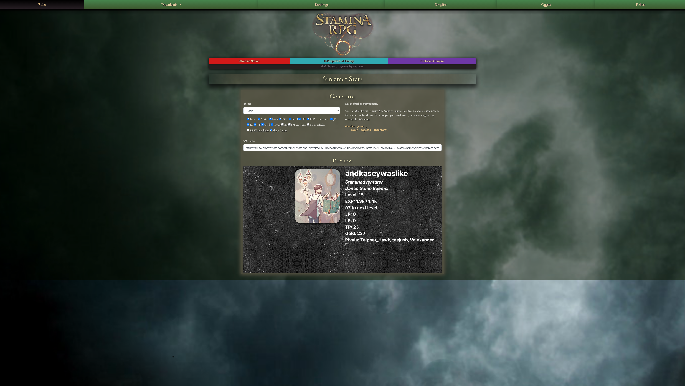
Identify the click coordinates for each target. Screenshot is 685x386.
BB (286, 125)
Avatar (264, 119)
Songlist (440, 4)
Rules (42, 4)
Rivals (277, 125)
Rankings (321, 4)
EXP (303, 119)
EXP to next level (319, 119)
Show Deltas (279, 130)
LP (251, 125)
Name (253, 119)
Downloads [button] (169, 4)
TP (258, 125)
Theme (247, 103)
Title (284, 119)
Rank (275, 119)
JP (334, 119)
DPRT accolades (259, 130)
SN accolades (298, 125)
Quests (546, 4)
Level (294, 119)
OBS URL (249, 140)
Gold (267, 125)
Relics (640, 4)
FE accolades (317, 125)
